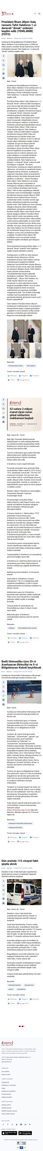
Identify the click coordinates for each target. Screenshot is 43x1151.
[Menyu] (39, 14)
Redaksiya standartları (9, 1091)
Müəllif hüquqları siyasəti (9, 1111)
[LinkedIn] (25, 1124)
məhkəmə (11, 628)
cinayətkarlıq (21, 989)
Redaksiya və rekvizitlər (9, 1085)
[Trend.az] (7, 13)
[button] (3, 56)
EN (18, 1147)
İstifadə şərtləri (6, 1105)
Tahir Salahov (31, 366)
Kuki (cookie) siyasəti (8, 1114)
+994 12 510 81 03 (7, 1059)
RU (25, 1147)
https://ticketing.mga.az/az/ (19, 810)
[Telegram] (21, 1124)
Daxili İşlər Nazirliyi (14, 985)
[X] (12, 1124)
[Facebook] (8, 1124)
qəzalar (10, 989)
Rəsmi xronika (6, 1074)
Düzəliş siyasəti (6, 1094)
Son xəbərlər (5, 1071)
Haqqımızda (5, 1082)
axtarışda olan (29, 985)
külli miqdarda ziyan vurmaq (27, 628)
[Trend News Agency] (7, 1043)
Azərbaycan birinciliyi (15, 827)
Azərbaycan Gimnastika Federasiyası (20, 823)
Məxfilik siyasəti (6, 1108)
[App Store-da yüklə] (9, 1133)
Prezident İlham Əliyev (15, 366)
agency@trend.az (6, 1061)
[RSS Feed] (30, 1124)
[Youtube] (16, 1124)
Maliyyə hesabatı (7, 1097)
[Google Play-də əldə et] (25, 1133)
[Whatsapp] (3, 1124)
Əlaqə (3, 1088)
